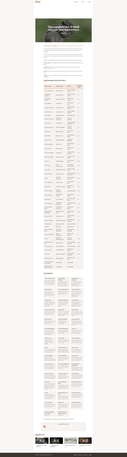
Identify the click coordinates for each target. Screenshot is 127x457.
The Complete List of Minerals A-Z (55, 446)
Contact (89, 1)
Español (75, 454)
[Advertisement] (63, 11)
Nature (63, 33)
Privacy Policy (80, 454)
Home (46, 45)
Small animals (54, 45)
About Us (83, 1)
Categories (75, 1)
